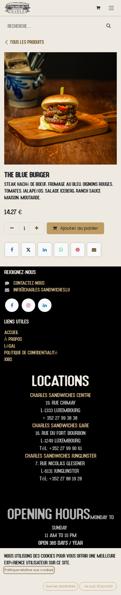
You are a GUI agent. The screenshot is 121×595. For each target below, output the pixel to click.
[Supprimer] (12, 228)
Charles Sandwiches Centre (60, 395)
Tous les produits (27, 42)
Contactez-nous (29, 283)
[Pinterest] (77, 249)
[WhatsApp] (61, 249)
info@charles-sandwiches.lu (42, 289)
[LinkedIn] (44, 249)
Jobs (8, 359)
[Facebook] (12, 249)
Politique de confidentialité (30, 352)
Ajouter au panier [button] (78, 228)
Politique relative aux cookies (29, 569)
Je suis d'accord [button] (98, 586)
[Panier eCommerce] (98, 8)
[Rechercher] (108, 26)
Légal (10, 345)
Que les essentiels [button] (61, 586)
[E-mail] (94, 249)
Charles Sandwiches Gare (60, 425)
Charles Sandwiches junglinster (60, 456)
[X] (28, 249)
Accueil (11, 332)
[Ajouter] (36, 228)
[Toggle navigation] (111, 7)
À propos (13, 339)
